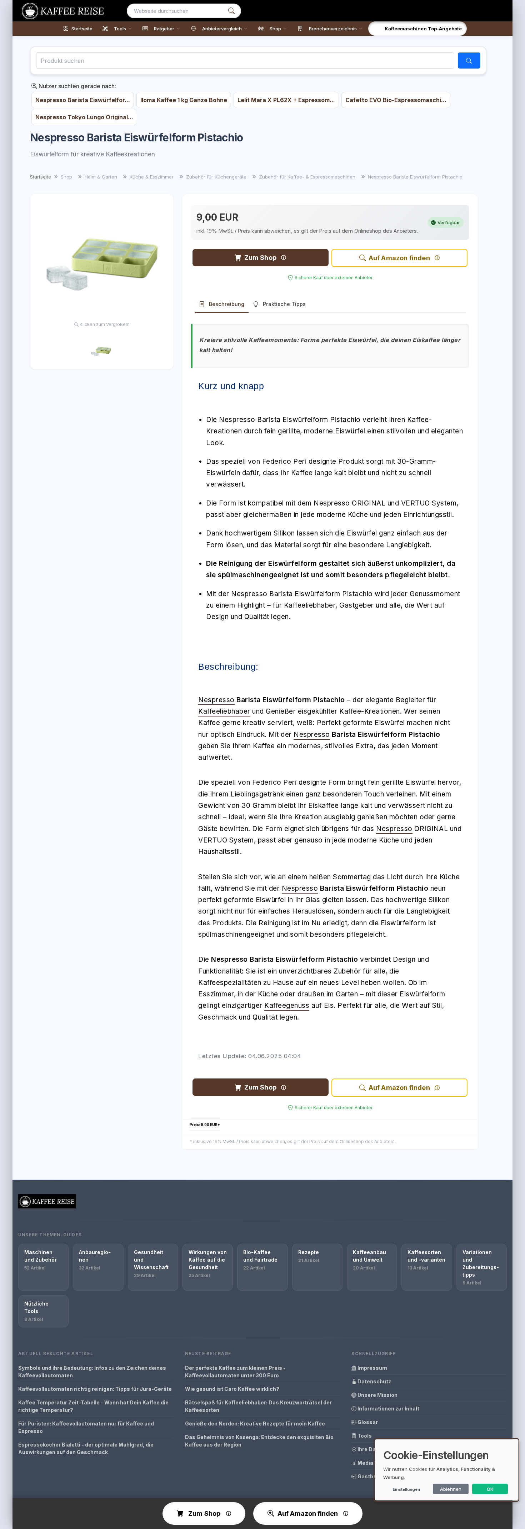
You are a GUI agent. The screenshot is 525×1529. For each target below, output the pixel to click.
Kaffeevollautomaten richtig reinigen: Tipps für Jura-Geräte (95, 1389)
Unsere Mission (377, 1395)
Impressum (371, 1368)
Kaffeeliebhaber (224, 711)
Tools (364, 1436)
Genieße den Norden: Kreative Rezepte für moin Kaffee (255, 1423)
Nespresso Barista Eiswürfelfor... (82, 100)
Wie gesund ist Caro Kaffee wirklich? (232, 1389)
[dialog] (446, 1469)
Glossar (367, 1422)
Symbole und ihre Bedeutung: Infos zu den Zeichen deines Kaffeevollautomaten (92, 1371)
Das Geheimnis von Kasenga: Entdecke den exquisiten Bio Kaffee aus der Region (259, 1441)
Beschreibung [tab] (226, 304)
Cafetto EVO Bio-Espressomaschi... (395, 100)
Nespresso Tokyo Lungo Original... (84, 117)
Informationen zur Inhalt (387, 1408)
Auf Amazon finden (399, 258)
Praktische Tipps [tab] (284, 304)
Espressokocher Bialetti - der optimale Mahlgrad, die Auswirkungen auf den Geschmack (86, 1448)
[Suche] (231, 11)
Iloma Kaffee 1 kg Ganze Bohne (183, 100)
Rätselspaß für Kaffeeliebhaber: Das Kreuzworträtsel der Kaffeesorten (258, 1406)
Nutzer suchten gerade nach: (76, 86)
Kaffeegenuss (286, 1005)
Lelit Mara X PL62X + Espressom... (286, 100)
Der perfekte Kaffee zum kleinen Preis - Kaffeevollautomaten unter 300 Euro (235, 1371)
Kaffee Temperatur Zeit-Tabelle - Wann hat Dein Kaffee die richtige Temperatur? (93, 1406)
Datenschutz (373, 1381)
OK (490, 1489)
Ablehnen (450, 1489)
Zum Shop (260, 257)
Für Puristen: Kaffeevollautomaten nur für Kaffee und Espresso (86, 1427)
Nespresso (216, 700)
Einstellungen (406, 1489)
